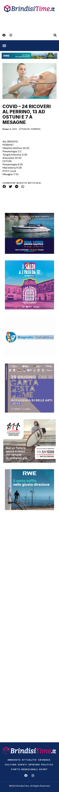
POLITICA (47, 764)
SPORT (43, 769)
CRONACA (44, 759)
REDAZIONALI (29, 769)
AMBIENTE (14, 759)
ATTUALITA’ (29, 759)
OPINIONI (34, 764)
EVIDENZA (35, 129)
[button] (4, 46)
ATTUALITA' (24, 129)
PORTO (15, 769)
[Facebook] (3, 35)
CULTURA (11, 764)
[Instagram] (10, 35)
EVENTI (22, 764)
